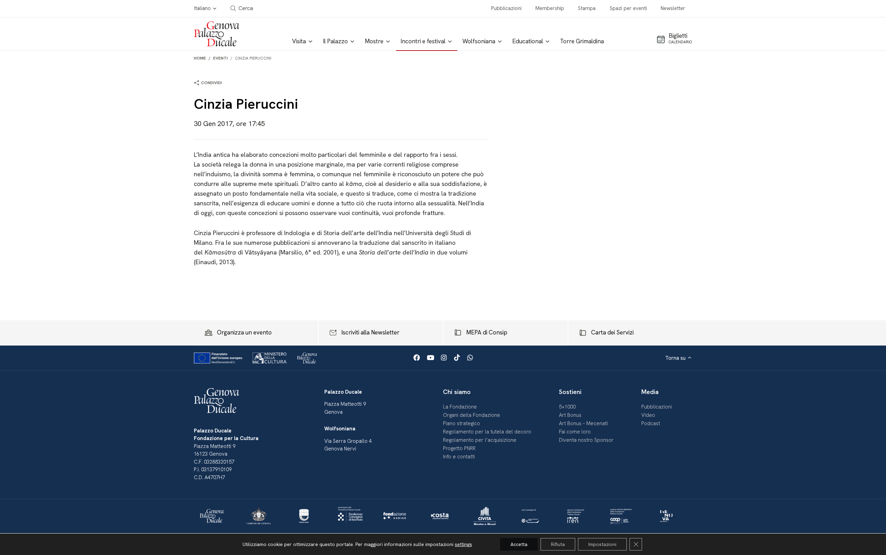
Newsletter (673, 8)
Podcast (650, 423)
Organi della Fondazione (471, 415)
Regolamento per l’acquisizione (479, 440)
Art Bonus (570, 415)
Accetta (518, 544)
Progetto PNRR (459, 448)
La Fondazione (460, 406)
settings (463, 544)
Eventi (220, 58)
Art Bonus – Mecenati (583, 423)
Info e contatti (459, 456)
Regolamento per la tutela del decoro (487, 431)
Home (200, 58)
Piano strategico (461, 423)
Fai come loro (575, 431)
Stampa (587, 8)
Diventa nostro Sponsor (586, 440)
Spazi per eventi (628, 8)
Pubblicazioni (506, 8)
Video (648, 415)
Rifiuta (558, 544)
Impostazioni (602, 544)
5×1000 (567, 406)
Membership (549, 8)
